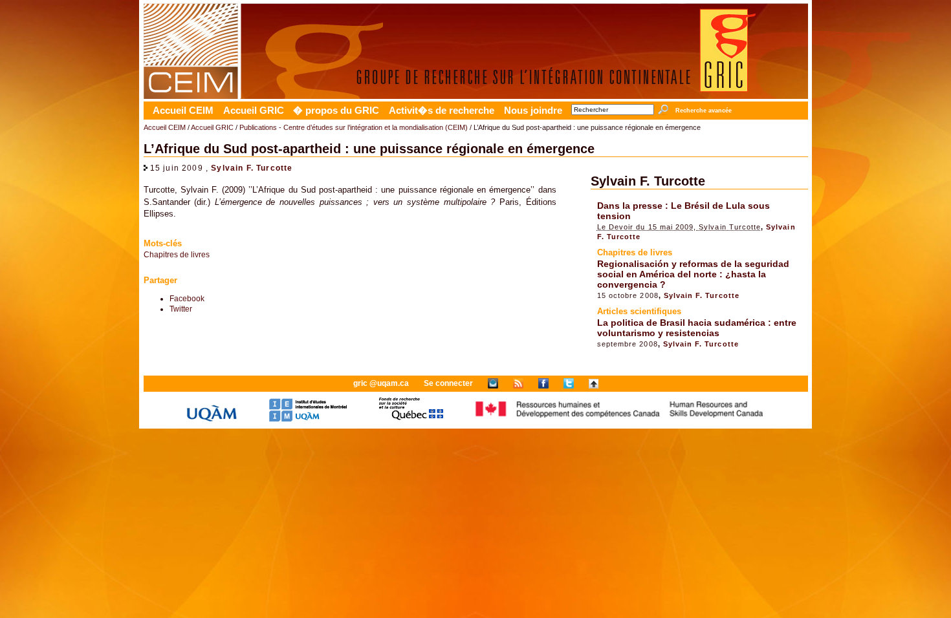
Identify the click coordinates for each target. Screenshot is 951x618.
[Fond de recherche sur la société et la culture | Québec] (411, 419)
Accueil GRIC (253, 110)
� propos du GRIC (336, 110)
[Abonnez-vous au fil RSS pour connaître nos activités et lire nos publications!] (518, 383)
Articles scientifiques (639, 311)
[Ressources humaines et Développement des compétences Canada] (619, 419)
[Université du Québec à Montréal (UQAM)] (211, 419)
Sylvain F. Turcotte (251, 168)
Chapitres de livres (177, 254)
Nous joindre (533, 110)
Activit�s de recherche (441, 110)
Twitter (180, 308)
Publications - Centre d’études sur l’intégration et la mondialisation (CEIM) (353, 127)
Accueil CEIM (183, 110)
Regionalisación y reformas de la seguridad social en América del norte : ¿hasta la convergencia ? (693, 274)
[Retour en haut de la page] (593, 383)
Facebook (186, 298)
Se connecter (448, 383)
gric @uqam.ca (381, 383)
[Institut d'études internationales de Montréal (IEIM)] (307, 419)
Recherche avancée (703, 110)
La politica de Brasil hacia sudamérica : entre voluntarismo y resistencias (696, 327)
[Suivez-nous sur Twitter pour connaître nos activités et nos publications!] (568, 383)
